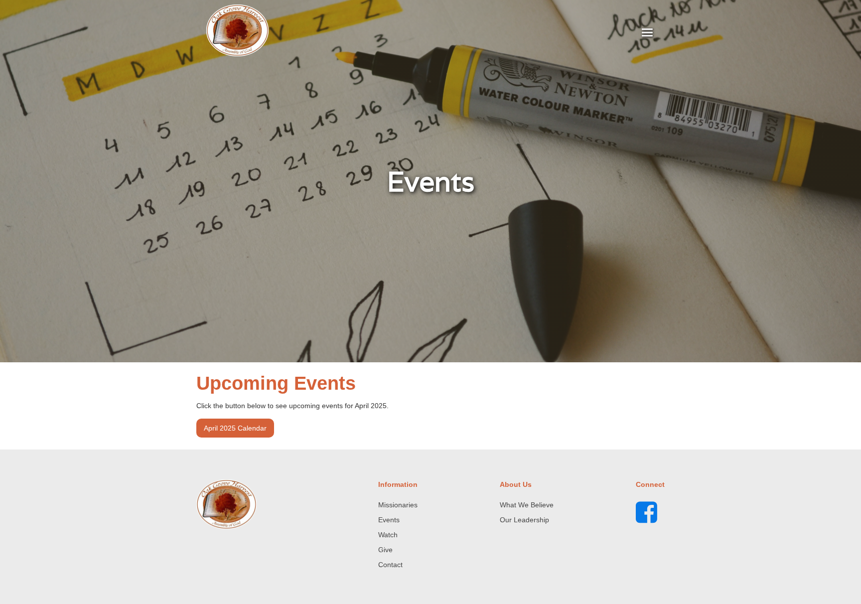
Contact (390, 565)
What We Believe (527, 505)
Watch (388, 535)
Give (385, 550)
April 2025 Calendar (235, 428)
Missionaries (398, 505)
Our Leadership (524, 520)
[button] (647, 32)
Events (389, 520)
